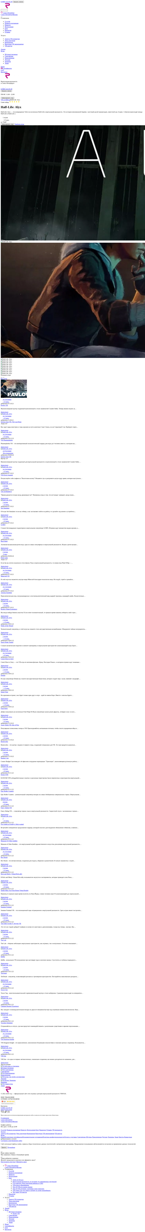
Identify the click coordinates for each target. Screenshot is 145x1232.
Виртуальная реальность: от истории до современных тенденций (35, 1181)
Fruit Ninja (4, 708)
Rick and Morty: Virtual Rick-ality (11, 874)
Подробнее (11, 1147)
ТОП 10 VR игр (18, 1180)
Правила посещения (11, 23)
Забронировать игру (8, 98)
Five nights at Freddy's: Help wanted (12, 824)
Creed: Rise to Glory (7, 659)
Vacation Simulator (7, 1023)
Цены (3, 66)
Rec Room (4, 857)
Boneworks (4, 741)
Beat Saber (4, 541)
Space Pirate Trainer (7, 642)
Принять (4, 1147)
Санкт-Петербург (6, 14)
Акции (3, 49)
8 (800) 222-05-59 (6, 2)
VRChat (3, 1056)
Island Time (4, 692)
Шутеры (89, 1137)
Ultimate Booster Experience (10, 1006)
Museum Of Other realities (9, 841)
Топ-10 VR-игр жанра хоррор (22, 1187)
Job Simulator (5, 508)
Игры (3, 51)
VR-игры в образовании (21, 1185)
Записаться (4, 412)
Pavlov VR (4, 405)
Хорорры (111, 1137)
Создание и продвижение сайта (11, 1140)
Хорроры (8, 61)
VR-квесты (8, 46)
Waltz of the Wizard (7, 626)
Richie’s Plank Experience (9, 609)
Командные (128, 1137)
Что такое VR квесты (20, 1192)
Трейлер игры (19, 124)
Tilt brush (4, 973)
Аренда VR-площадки (12, 39)
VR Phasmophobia (7, 440)
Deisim (3, 675)
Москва (15, 14)
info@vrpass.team (6, 1109)
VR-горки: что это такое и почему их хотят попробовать (32, 1190)
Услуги (3, 1132)
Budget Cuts (5, 758)
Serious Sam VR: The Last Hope (11, 422)
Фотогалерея (9, 27)
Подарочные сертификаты (13, 1137)
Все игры (4, 378)
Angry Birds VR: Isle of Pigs (10, 725)
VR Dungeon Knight (7, 1039)
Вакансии (8, 30)
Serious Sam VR (6, 457)
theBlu (3, 957)
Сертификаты (7, 68)
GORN (3, 525)
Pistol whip (4, 558)
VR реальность (57, 1130)
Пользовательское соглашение (32, 1137)
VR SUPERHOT (6, 491)
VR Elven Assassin (7, 475)
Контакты (4, 72)
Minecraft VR (5, 576)
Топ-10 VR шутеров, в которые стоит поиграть (28, 1189)
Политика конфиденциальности (53, 1137)
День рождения (10, 40)
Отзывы (7, 32)
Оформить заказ (21, 1162)
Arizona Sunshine (6, 592)
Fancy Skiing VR (6, 808)
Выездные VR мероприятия (14, 44)
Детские (7, 60)
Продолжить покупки (8, 1162)
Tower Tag (4, 990)
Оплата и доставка (70, 1137)
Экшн (7, 63)
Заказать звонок (18, 2)
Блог (6, 28)
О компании (5, 1118)
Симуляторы (9, 56)
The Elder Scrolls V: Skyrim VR (11, 923)
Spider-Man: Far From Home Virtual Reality (15, 890)
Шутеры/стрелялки (11, 54)
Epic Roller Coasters (7, 791)
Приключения (9, 58)
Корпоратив (9, 42)
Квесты (121, 1137)
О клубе (7, 21)
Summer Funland (6, 907)
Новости (8, 25)
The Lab (3, 940)
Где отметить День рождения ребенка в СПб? (28, 1183)
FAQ (2, 70)
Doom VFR (4, 775)
